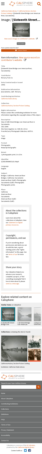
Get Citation (21, 44)
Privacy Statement (7, 430)
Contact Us (5, 440)
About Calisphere (7, 398)
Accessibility (5, 435)
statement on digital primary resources (14, 223)
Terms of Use (5, 425)
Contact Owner (22, 50)
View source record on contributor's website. (20, 59)
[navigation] (3, 4)
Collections (5, 409)
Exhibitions (5, 414)
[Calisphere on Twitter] (25, 450)
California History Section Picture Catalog (15, 106)
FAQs (3, 419)
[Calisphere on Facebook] (29, 450)
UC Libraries (31, 445)
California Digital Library (26, 447)
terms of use (13, 254)
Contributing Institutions (9, 404)
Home (3, 393)
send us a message (12, 284)
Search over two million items (13, 383)
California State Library (9, 11)
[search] (39, 4)
